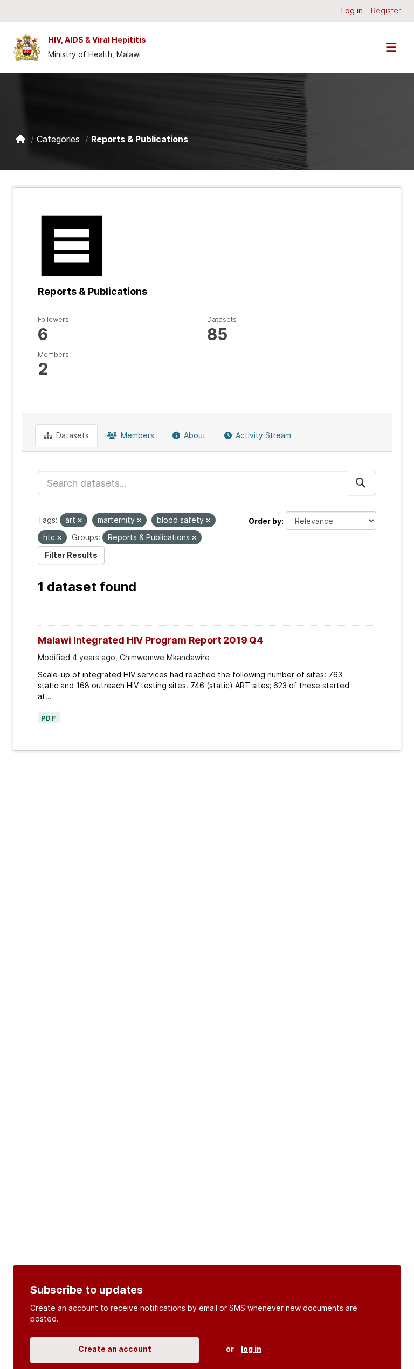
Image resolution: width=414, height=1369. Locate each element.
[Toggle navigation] (391, 47)
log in (251, 1348)
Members (136, 435)
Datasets (71, 435)
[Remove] (80, 520)
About (194, 435)
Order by (265, 521)
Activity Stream (262, 435)
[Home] (20, 139)
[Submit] (361, 483)
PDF (49, 718)
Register (386, 10)
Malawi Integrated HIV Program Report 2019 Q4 (151, 640)
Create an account (114, 1348)
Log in (352, 10)
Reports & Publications (139, 139)
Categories (58, 139)
